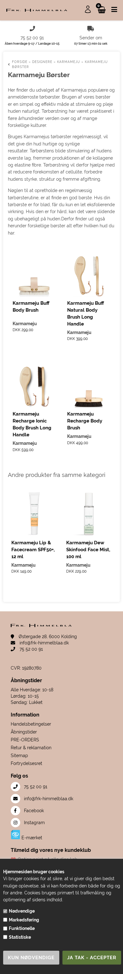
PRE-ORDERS (25, 739)
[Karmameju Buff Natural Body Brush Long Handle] (88, 275)
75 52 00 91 (30, 649)
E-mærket (31, 837)
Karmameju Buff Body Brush (31, 306)
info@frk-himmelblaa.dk (43, 642)
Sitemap (19, 755)
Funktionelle (22, 928)
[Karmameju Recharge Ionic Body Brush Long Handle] (34, 386)
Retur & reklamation (31, 747)
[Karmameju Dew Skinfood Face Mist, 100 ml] (89, 513)
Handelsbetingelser (31, 724)
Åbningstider (24, 731)
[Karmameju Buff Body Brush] (34, 275)
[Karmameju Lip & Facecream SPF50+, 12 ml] (34, 513)
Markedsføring (24, 919)
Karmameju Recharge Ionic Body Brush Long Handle (32, 424)
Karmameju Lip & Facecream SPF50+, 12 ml (33, 549)
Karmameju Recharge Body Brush (84, 421)
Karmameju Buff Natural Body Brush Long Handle (85, 313)
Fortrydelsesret (26, 763)
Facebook (33, 810)
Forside (19, 62)
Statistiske (20, 937)
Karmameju (25, 323)
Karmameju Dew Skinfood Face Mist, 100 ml (88, 549)
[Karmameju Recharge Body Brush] (88, 386)
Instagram (34, 822)
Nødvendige (22, 911)
